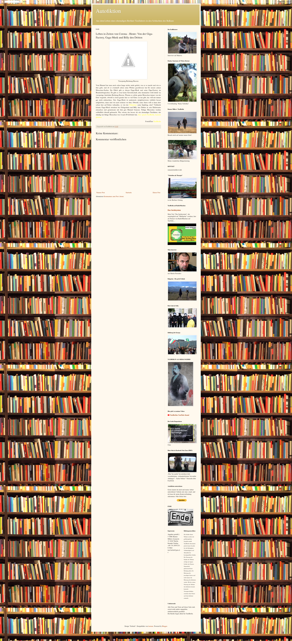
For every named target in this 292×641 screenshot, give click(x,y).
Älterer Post (156, 192)
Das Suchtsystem (174, 210)
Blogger (164, 626)
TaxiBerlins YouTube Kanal (179, 415)
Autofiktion (108, 10)
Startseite (129, 192)
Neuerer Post (100, 192)
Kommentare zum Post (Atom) (114, 196)
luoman (150, 626)
